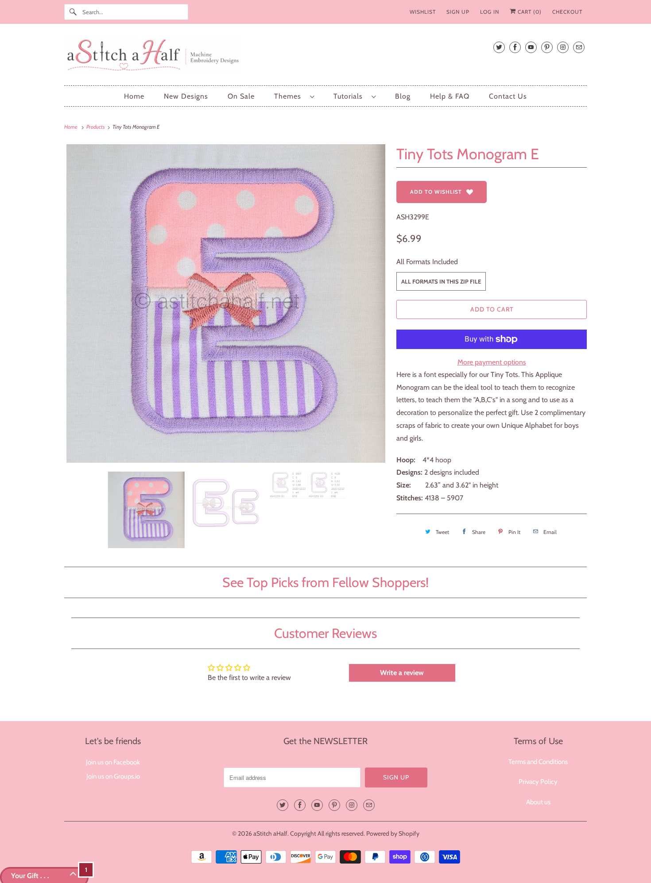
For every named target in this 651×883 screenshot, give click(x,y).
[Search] (73, 12)
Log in (489, 11)
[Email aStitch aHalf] (579, 47)
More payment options (491, 362)
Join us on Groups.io (113, 776)
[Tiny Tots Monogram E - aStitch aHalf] (225, 303)
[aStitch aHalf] (325, 57)
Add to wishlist (436, 191)
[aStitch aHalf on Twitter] (499, 47)
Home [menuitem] (134, 96)
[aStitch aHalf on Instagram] (563, 47)
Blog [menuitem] (403, 96)
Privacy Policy (538, 782)
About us (538, 802)
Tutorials (350, 96)
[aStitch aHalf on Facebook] (515, 47)
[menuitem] (294, 96)
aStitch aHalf (270, 833)
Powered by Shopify (392, 833)
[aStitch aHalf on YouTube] (531, 47)
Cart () (529, 11)
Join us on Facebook (113, 762)
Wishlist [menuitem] (423, 11)
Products (96, 126)
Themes (290, 96)
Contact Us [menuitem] (508, 96)
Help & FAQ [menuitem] (449, 96)
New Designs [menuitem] (186, 96)
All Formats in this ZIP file (441, 281)
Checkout (567, 11)
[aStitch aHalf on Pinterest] (547, 47)
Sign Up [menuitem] (457, 11)
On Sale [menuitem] (241, 96)
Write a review (402, 672)
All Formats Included (427, 261)
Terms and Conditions (538, 762)
